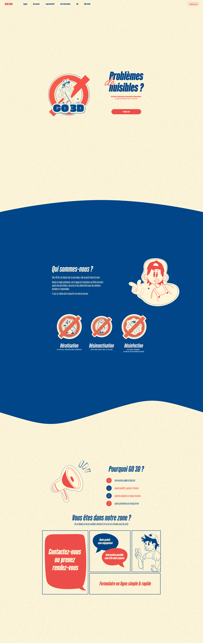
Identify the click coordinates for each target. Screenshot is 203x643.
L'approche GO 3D (50, 4)
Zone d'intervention (65, 4)
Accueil (25, 4)
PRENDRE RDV (126, 112)
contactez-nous (193, 4)
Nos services (36, 4)
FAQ (77, 4)
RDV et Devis (87, 4)
